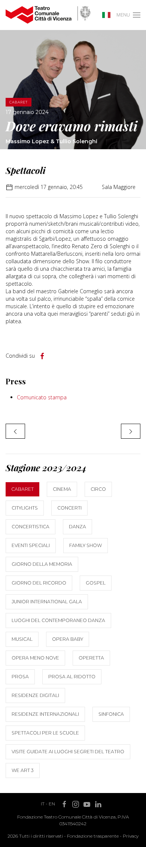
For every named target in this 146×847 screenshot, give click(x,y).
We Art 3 (23, 770)
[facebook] (42, 356)
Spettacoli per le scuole (45, 733)
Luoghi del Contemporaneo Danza (58, 620)
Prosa (20, 676)
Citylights (25, 508)
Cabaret (22, 489)
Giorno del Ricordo (39, 583)
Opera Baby (67, 639)
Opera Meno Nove (35, 658)
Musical (22, 639)
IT (43, 804)
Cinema (62, 489)
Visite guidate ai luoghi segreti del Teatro (68, 751)
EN (52, 804)
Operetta (91, 658)
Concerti (69, 508)
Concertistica (30, 526)
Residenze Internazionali (45, 714)
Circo (98, 489)
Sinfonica (111, 714)
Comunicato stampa (42, 397)
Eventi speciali (31, 545)
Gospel (96, 583)
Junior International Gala (47, 601)
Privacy (131, 836)
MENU (123, 15)
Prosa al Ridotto (71, 676)
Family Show (85, 545)
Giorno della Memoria (42, 564)
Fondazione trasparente (93, 836)
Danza (77, 526)
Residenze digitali (35, 695)
